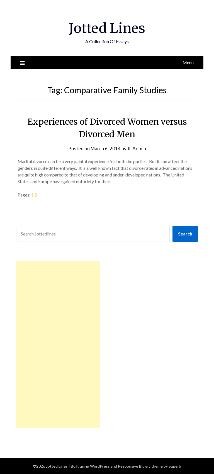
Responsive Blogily (134, 466)
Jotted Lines (107, 28)
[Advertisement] (58, 344)
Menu (188, 62)
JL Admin (136, 148)
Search (185, 233)
